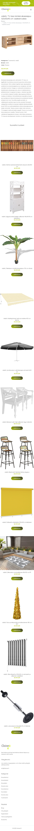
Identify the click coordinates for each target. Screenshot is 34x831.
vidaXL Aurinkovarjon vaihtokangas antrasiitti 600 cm (17, 371)
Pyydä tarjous (26, 3)
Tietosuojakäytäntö (6, 816)
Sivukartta (4, 819)
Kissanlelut (4, 783)
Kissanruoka (4, 786)
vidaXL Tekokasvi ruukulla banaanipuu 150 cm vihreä (17, 268)
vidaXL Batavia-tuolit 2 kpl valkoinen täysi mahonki (17, 422)
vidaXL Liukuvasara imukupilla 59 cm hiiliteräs (17, 726)
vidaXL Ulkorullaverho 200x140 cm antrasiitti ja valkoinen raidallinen (17, 675)
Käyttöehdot (4, 814)
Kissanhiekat (4, 780)
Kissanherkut (4, 777)
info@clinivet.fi (5, 768)
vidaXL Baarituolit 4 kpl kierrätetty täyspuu (17, 472)
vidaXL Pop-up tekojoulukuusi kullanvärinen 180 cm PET (17, 623)
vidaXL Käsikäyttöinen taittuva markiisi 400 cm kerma (17, 319)
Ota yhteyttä (4, 811)
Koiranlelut (4, 792)
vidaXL (17, 60)
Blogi (2, 808)
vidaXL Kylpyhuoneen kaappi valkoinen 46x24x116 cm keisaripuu (17, 217)
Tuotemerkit (11, 60)
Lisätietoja (7, 73)
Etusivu (3, 21)
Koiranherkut (4, 789)
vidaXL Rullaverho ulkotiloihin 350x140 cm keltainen (17, 522)
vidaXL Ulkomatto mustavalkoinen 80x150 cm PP (17, 572)
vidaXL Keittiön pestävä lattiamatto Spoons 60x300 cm (17, 165)
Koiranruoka (4, 795)
